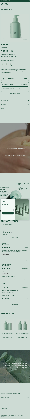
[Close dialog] (28, 199)
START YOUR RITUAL (7, 213)
